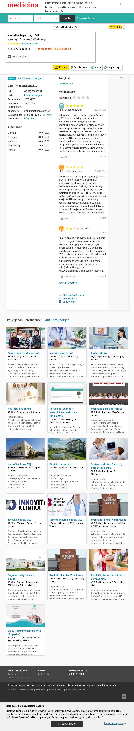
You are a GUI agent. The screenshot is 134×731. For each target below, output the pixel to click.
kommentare (30, 43)
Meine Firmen (54, 11)
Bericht (102, 156)
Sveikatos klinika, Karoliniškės (108, 519)
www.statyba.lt (26, 690)
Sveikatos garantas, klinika (106, 408)
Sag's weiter (69, 301)
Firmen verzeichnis (55, 2)
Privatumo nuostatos (55, 685)
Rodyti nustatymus (113, 723)
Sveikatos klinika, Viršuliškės (66, 575)
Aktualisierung (70, 298)
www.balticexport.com (75, 690)
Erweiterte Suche (85, 18)
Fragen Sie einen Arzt (67, 7)
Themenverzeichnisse (18, 677)
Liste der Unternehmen (67, 27)
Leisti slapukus (69, 723)
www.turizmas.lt (56, 690)
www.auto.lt (41, 690)
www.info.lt (13, 690)
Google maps (80, 67)
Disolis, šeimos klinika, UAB (24, 353)
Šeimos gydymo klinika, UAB (65, 519)
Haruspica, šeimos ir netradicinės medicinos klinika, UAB (63, 412)
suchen (68, 18)
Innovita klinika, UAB (19, 519)
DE (120, 4)
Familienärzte (66, 83)
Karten (88, 2)
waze (98, 67)
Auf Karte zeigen (57, 320)
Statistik (99, 685)
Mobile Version (76, 674)
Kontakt (39, 685)
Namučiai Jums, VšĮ (19, 464)
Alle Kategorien (75, 2)
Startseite (12, 674)
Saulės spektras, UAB (24, 685)
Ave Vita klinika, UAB (61, 353)
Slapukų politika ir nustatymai (80, 685)
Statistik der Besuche (73, 295)
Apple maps (114, 67)
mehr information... (68, 283)
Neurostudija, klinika (20, 408)
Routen (48, 674)
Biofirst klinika (99, 353)
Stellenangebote (88, 7)
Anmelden (111, 685)
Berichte (49, 7)
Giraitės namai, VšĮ (60, 464)
